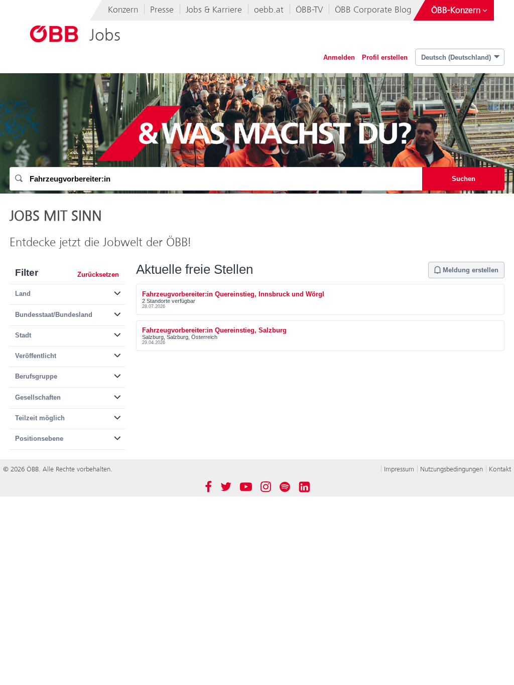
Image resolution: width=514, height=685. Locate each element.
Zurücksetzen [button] (98, 274)
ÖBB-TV (309, 10)
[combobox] (216, 178)
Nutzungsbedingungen (451, 469)
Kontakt (500, 469)
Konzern (123, 10)
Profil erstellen (385, 57)
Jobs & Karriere (214, 10)
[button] (67, 291)
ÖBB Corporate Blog (373, 10)
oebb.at (269, 10)
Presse (162, 10)
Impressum (399, 469)
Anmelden (339, 57)
